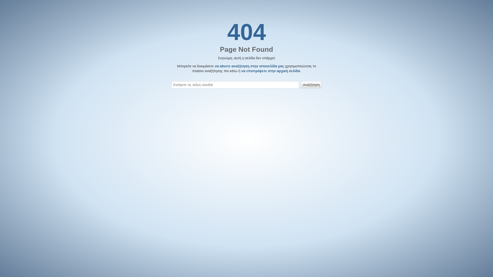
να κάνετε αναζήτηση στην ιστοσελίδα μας (249, 66)
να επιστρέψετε (270, 71)
